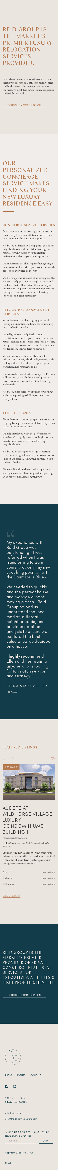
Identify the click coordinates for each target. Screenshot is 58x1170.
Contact (35, 1075)
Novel (8, 1163)
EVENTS (21, 1075)
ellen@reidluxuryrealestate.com (21, 1118)
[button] (13, 758)
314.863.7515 (13, 1113)
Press (8, 1075)
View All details (11, 896)
